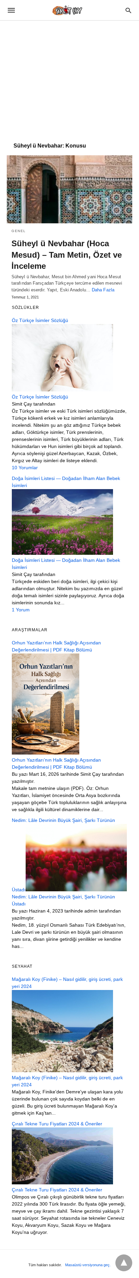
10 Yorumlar (25, 467)
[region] (69, 78)
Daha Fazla (103, 289)
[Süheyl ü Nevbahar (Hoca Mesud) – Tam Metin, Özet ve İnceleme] (69, 189)
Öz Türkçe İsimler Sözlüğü (40, 397)
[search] (128, 10)
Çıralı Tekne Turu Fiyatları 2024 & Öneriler (57, 1189)
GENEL (18, 231)
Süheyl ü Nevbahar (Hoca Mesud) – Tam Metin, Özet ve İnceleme (66, 254)
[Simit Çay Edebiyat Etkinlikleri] (69, 10)
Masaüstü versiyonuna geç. (88, 1265)
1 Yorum (21, 609)
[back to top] (123, 1262)
